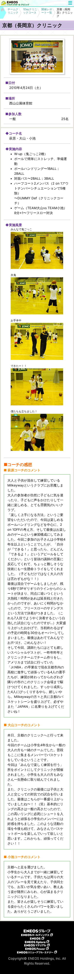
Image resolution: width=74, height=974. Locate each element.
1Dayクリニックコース (30, 11)
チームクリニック (13, 11)
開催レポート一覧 (46, 11)
